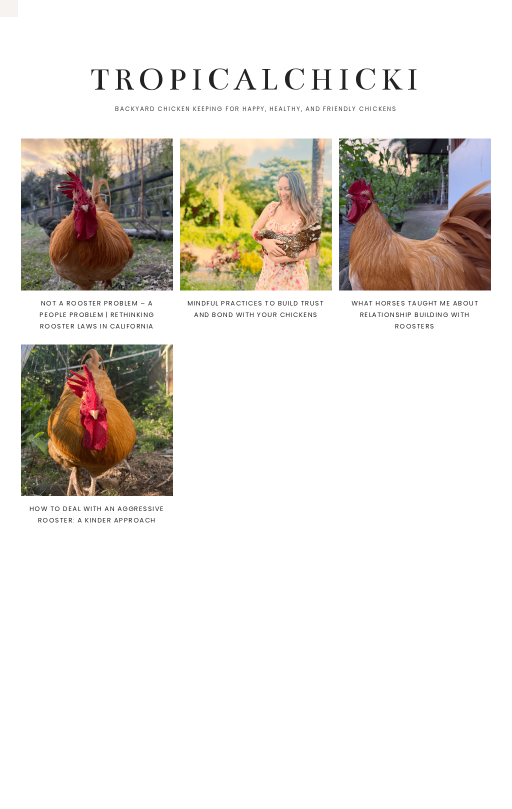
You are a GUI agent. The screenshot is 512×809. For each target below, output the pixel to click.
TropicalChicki (256, 79)
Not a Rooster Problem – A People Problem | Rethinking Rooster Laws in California (97, 314)
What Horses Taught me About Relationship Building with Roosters (415, 314)
